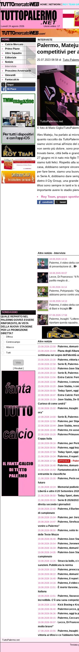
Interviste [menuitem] (10, 66)
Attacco (10, 347)
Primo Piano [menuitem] (12, 48)
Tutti (8, 352)
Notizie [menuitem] (9, 62)
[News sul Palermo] (28, 17)
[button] (18, 362)
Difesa (9, 336)
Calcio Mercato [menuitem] (14, 44)
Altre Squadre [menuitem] (13, 53)
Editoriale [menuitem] (10, 57)
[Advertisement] (18, 247)
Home (5, 39)
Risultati (18, 368)
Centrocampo (13, 342)
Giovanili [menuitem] (10, 75)
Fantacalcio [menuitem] (12, 79)
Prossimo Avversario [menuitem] (18, 70)
